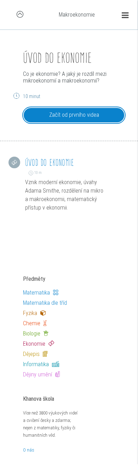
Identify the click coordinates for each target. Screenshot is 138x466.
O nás (28, 450)
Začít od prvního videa (74, 114)
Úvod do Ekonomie (49, 162)
